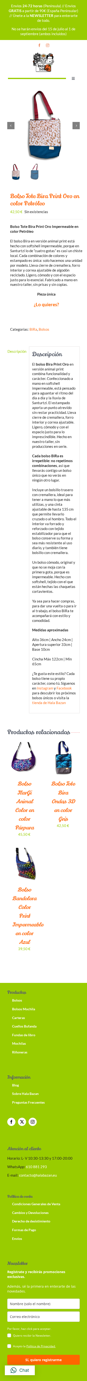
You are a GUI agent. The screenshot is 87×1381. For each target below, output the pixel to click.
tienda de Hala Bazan (49, 702)
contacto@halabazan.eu (38, 1175)
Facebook (64, 688)
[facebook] (39, 45)
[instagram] (47, 45)
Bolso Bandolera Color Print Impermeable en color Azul (27, 916)
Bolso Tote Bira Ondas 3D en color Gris (63, 801)
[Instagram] (33, 1122)
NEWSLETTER (41, 15)
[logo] (43, 53)
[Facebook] (11, 1122)
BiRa (33, 329)
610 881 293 (36, 1166)
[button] (20, 1370)
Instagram (45, 688)
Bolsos (44, 329)
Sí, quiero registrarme (43, 1359)
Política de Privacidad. (41, 1346)
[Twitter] (22, 1122)
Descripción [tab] (16, 351)
